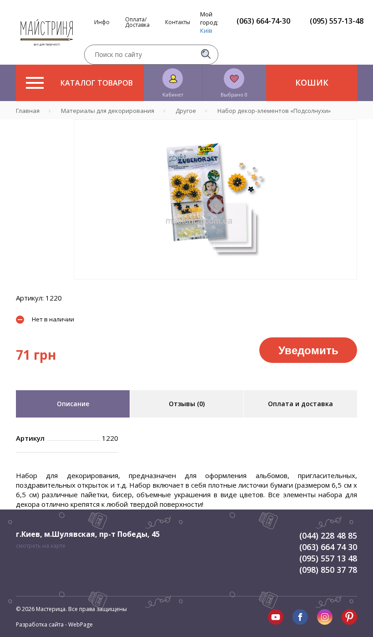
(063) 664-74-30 (263, 21)
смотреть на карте (41, 546)
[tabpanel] (215, 199)
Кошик (311, 82)
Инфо (102, 22)
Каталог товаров (96, 83)
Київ (206, 30)
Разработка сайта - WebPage (54, 624)
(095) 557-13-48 (336, 21)
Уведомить (308, 349)
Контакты (177, 22)
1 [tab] (215, 285)
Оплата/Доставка (137, 22)
